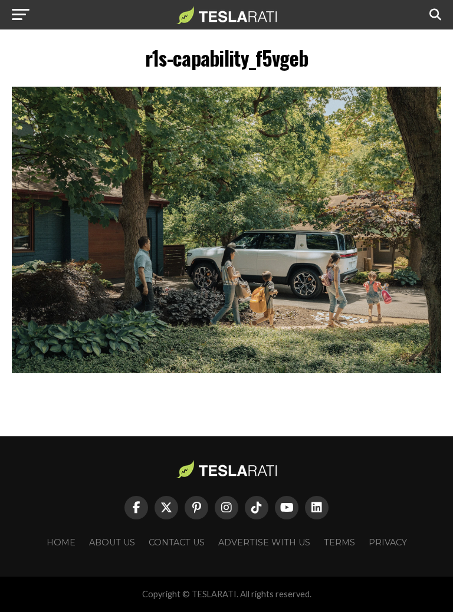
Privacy (388, 542)
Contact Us (177, 542)
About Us (112, 542)
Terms (339, 542)
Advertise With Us (264, 542)
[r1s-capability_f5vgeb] (226, 370)
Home (61, 542)
